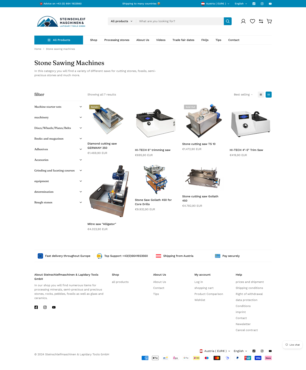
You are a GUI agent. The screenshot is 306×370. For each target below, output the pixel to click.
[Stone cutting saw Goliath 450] (203, 177)
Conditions (243, 306)
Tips (156, 294)
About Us (159, 282)
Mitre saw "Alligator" (101, 224)
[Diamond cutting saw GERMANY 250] (108, 121)
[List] (261, 95)
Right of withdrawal (249, 294)
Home (37, 48)
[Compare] (261, 21)
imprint (241, 312)
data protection (246, 300)
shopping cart (204, 288)
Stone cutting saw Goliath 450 (200, 198)
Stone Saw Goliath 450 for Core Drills (153, 202)
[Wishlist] (252, 21)
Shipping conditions (249, 288)
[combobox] (170, 21)
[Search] (228, 21)
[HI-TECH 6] (156, 124)
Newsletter (243, 324)
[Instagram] (262, 3)
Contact (158, 288)
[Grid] (269, 95)
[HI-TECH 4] (251, 124)
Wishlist (199, 300)
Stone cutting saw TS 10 (199, 144)
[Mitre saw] (108, 191)
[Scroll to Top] (297, 362)
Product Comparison (208, 294)
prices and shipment (250, 282)
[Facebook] (254, 3)
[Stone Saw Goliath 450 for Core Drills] (156, 179)
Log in (198, 282)
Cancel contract (247, 330)
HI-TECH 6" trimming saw (153, 150)
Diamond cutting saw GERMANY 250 (102, 145)
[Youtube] (270, 3)
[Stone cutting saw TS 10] (203, 121)
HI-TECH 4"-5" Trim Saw (246, 150)
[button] (269, 21)
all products (120, 282)
